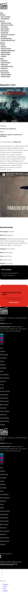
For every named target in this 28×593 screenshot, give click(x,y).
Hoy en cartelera (5, 16)
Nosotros (2, 43)
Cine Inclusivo (5, 30)
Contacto (3, 56)
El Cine (3, 44)
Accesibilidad (14, 564)
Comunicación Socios (7, 66)
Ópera (1, 371)
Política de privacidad (5, 561)
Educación (4, 36)
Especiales (3, 381)
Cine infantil (3, 358)
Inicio (1, 13)
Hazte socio (3, 408)
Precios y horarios (5, 391)
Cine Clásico (4, 27)
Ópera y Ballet (5, 29)
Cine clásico (3, 368)
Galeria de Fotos (5, 76)
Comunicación (4, 70)
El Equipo (3, 46)
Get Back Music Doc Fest (8, 40)
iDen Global (10, 564)
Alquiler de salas (5, 54)
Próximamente (5, 18)
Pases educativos (5, 378)
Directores (3, 364)
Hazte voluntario (4, 418)
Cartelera (2, 15)
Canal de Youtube (6, 74)
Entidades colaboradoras (8, 50)
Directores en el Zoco (7, 25)
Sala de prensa (5, 72)
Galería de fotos (4, 401)
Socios (2, 58)
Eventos (2, 21)
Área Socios (4, 60)
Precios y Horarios (6, 48)
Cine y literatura (4, 374)
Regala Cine (3, 414)
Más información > (14, 302)
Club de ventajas (5, 62)
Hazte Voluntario (5, 52)
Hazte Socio (4, 64)
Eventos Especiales (6, 38)
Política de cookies (16, 561)
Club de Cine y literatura (8, 34)
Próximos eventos (6, 23)
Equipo (2, 388)
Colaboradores (4, 394)
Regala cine (4, 68)
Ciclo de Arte (4, 32)
